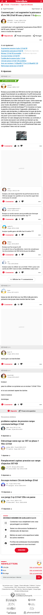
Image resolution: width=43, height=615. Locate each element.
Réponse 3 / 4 (5, 347)
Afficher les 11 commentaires (23, 279)
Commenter (8, 146)
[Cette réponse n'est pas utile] (21, 146)
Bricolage (5, 573)
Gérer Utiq (19, 589)
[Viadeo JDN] (32, 608)
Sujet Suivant (36, 9)
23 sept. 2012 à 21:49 (13, 190)
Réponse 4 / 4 (5, 370)
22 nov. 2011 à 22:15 (12, 292)
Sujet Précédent (8, 9)
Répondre (13, 411)
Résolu (39, 15)
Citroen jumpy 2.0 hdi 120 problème (13, 61)
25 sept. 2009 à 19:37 (13, 87)
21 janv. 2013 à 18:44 (13, 354)
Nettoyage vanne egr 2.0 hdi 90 (12, 66)
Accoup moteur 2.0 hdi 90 (10, 56)
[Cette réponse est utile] (15, 146)
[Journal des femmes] (11, 600)
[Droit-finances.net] (32, 604)
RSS (16, 587)
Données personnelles (33, 587)
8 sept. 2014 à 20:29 (13, 244)
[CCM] (32, 600)
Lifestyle (5, 567)
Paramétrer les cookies (8, 589)
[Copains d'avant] (11, 608)
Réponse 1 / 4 (5, 76)
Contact (38, 585)
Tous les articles (8, 587)
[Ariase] (11, 612)
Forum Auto (15, 4)
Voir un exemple (36, 567)
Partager (38, 36)
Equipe (16, 585)
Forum (7, 4)
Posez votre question (24, 36)
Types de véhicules (27, 4)
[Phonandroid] (32, 612)
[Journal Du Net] (11, 604)
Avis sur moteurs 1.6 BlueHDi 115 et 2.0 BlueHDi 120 (19, 63)
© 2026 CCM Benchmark (21, 591)
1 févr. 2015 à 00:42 (12, 263)
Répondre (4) (8, 36)
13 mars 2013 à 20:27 (13, 377)
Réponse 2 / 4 (5, 286)
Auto (4, 570)
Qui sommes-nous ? (8, 585)
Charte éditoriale (24, 585)
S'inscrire (21, 550)
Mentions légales (27, 589)
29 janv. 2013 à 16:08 (13, 228)
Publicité (32, 585)
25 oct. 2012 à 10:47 (13, 210)
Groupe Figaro (37, 589)
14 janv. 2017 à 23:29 (19, 22)
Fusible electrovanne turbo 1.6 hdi (13, 58)
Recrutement (22, 587)
